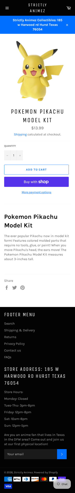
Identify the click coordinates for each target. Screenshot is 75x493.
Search (9, 323)
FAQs (7, 357)
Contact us (12, 350)
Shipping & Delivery (19, 330)
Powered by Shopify (46, 472)
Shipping (20, 134)
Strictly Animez (37, 8)
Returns (10, 337)
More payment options (36, 192)
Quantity (10, 145)
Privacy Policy (14, 344)
